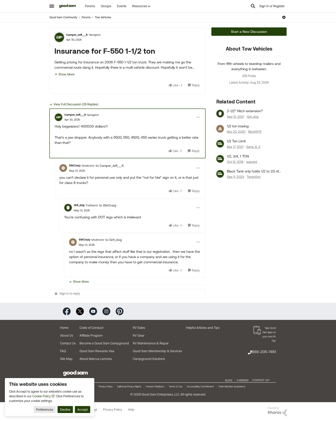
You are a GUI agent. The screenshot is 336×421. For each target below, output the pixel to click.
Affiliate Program (91, 335)
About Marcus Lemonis (96, 359)
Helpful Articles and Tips (203, 327)
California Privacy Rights (129, 386)
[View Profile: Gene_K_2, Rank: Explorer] (220, 144)
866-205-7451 (264, 351)
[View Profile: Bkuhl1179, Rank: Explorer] (220, 129)
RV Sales (139, 327)
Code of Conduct (91, 327)
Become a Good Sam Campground (104, 343)
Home (64, 327)
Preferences (44, 409)
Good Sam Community (63, 17)
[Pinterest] (119, 311)
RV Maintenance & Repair (151, 343)
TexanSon (254, 177)
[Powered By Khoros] (277, 411)
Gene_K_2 (253, 147)
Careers (243, 380)
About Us (66, 335)
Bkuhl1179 (254, 131)
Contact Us (68, 343)
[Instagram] (106, 311)
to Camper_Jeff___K (110, 165)
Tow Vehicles (103, 17)
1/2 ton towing (238, 126)
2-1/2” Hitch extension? (245, 111)
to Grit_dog (113, 240)
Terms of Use (176, 386)
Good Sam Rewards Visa (97, 351)
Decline (65, 409)
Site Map (66, 359)
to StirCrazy (107, 205)
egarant (251, 162)
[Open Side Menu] (51, 6)
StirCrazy (75, 165)
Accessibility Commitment (200, 386)
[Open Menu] (284, 17)
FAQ (63, 351)
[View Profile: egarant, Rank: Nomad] (220, 159)
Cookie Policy (41, 396)
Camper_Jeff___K (77, 34)
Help (131, 409)
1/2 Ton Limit (236, 141)
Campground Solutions (149, 359)
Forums (86, 17)
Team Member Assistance (231, 386)
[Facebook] (66, 311)
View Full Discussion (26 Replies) (75, 104)
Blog (228, 380)
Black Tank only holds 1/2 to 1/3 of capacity (253, 171)
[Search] (253, 6)
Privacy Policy (106, 386)
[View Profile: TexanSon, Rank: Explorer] (220, 174)
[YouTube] (93, 311)
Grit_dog (79, 205)
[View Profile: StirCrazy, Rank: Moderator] (63, 168)
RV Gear (138, 335)
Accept (82, 409)
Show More (66, 74)
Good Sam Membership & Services (157, 351)
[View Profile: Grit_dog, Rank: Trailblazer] (68, 208)
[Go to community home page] (67, 6)
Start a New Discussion (249, 32)
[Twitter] (80, 311)
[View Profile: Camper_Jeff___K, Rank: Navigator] (59, 37)
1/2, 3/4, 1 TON (238, 156)
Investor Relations (155, 386)
